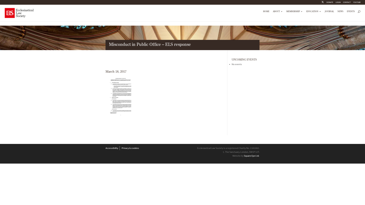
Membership (293, 11)
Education (312, 11)
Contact (347, 2)
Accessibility (112, 148)
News (340, 11)
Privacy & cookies (130, 148)
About (276, 11)
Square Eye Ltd (251, 155)
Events (351, 11)
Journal (329, 11)
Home (266, 11)
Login (338, 2)
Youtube (357, 2)
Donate (330, 2)
